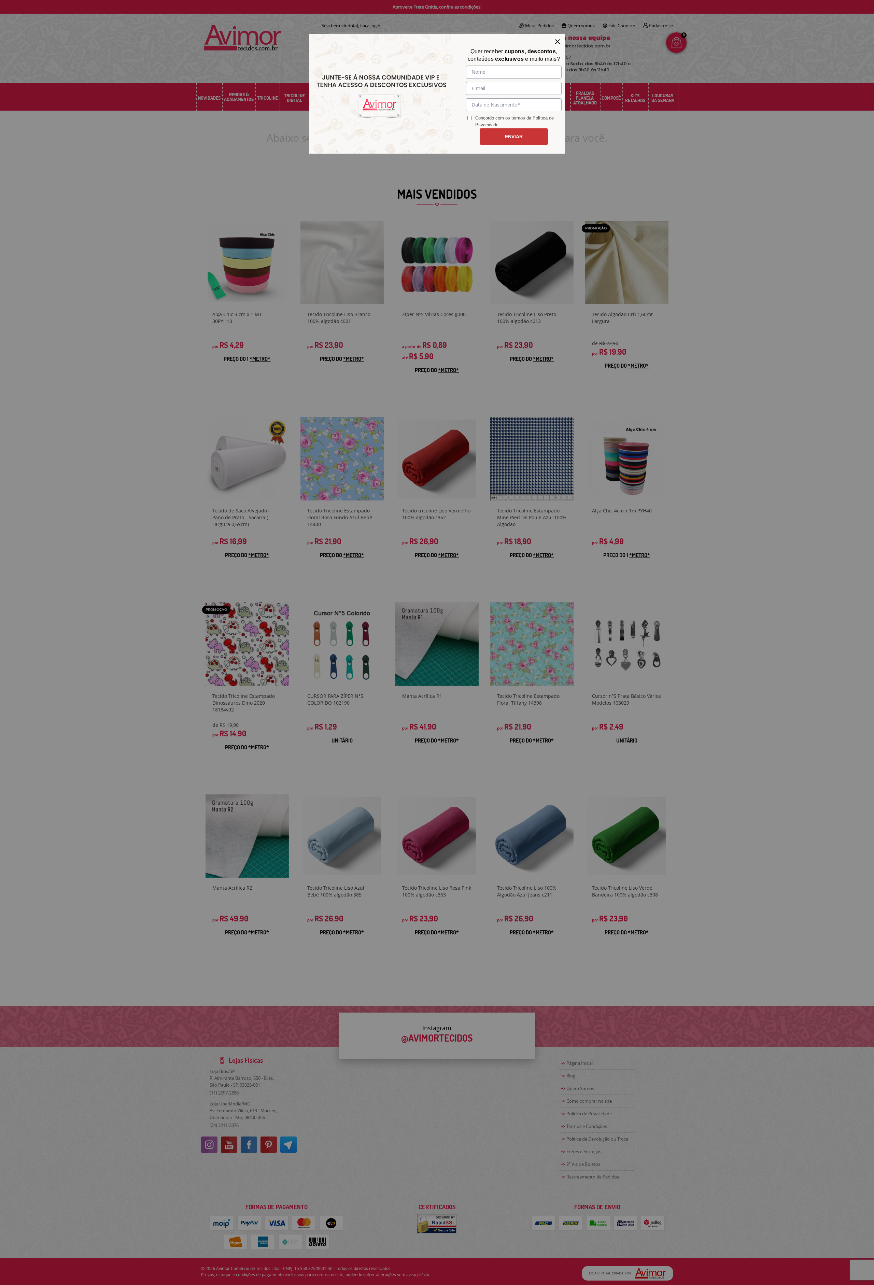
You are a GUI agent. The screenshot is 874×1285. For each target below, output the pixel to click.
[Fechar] (557, 41)
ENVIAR (514, 136)
